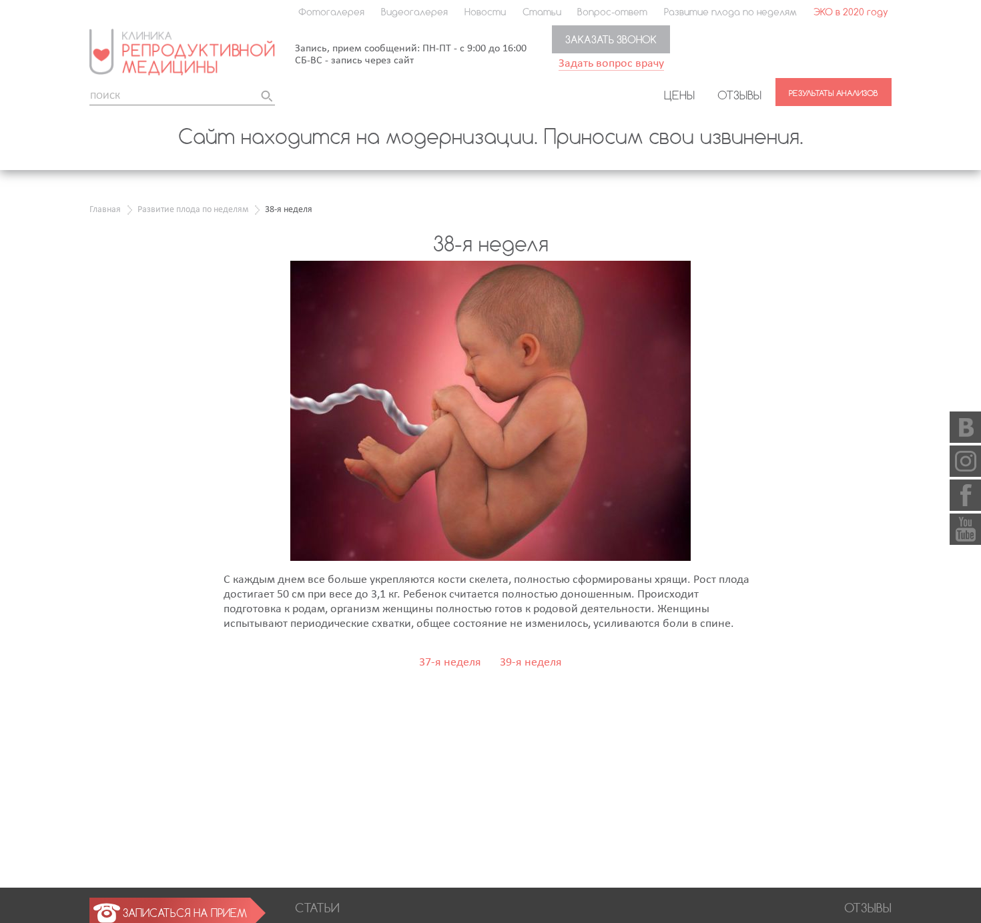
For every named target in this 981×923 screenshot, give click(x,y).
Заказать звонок (611, 39)
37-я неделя (450, 662)
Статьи (542, 11)
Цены (679, 94)
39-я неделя (531, 662)
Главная (105, 210)
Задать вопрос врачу (611, 63)
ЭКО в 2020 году (850, 11)
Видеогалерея (414, 11)
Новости (485, 11)
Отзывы (739, 94)
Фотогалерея (331, 11)
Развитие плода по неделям (730, 11)
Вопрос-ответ (612, 11)
